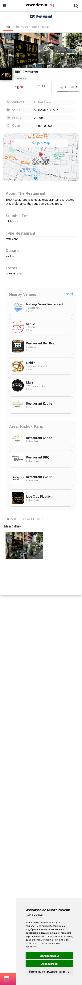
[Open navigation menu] (4, 5)
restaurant (21, 77)
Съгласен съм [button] (49, 955)
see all (68, 294)
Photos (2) (21, 27)
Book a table (40, 27)
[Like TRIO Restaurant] (62, 87)
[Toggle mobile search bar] (76, 5)
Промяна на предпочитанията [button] (49, 971)
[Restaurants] (39, 5)
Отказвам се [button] (49, 963)
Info (8, 27)
